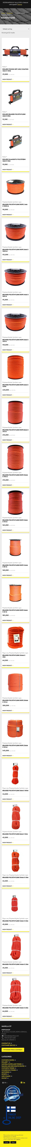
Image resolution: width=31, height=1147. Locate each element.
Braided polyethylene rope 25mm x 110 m (15, 746)
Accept (6, 1142)
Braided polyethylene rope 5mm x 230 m (15, 340)
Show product (7, 79)
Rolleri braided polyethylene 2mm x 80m (13, 115)
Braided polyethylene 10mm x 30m (15, 877)
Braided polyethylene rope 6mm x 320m (15, 385)
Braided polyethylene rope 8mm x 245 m (15, 431)
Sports (4, 1074)
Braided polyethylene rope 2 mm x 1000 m (14, 205)
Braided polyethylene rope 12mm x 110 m (15, 521)
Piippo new (5, 652)
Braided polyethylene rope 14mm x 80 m (15, 566)
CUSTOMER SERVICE (8, 1045)
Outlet (4, 1078)
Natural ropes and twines (12, 1064)
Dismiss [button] (19, 4)
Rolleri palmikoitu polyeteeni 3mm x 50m (14, 160)
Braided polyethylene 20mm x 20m (13, 656)
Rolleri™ (4, 66)
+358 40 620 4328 (10, 1038)
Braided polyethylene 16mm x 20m (15, 1008)
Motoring (5, 1072)
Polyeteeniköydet (7, 202)
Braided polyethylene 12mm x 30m (15, 921)
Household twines (9, 1070)
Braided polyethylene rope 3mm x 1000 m (15, 250)
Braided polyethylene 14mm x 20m (15, 964)
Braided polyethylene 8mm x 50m (15, 834)
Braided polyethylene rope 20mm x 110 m (15, 701)
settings (18, 1139)
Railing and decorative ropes (13, 1066)
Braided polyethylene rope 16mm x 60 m (15, 611)
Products (10, 13)
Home (3, 13)
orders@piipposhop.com (11, 1036)
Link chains (6, 1076)
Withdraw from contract (12, 1050)
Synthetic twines (8, 1068)
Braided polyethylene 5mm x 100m (15, 791)
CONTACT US (6, 1043)
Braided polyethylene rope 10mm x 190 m (15, 476)
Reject (13, 1142)
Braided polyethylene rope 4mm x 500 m (15, 295)
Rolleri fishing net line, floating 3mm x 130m (15, 70)
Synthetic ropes (17, 202)
